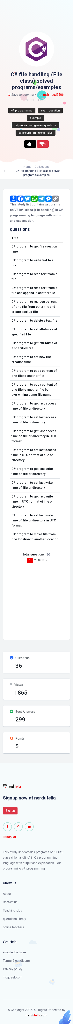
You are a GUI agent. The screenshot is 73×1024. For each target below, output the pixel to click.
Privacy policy (12, 969)
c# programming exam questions (35, 125)
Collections (42, 166)
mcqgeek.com (12, 977)
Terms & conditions (16, 961)
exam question (50, 110)
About (7, 894)
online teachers (13, 927)
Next (41, 560)
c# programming (22, 110)
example (35, 117)
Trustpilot (9, 837)
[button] (30, 144)
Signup (10, 811)
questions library (14, 919)
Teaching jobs (12, 910)
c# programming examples (35, 132)
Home (28, 166)
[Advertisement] (36, 600)
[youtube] (29, 826)
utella (36, 1015)
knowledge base (14, 952)
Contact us (10, 902)
